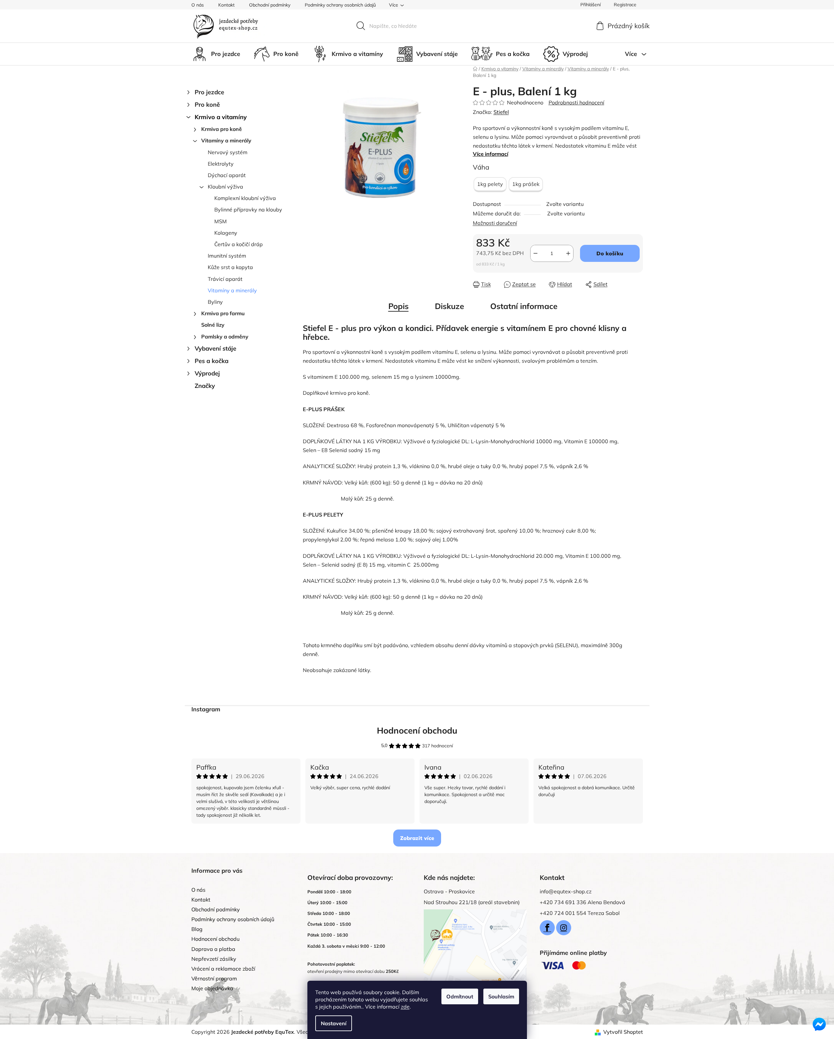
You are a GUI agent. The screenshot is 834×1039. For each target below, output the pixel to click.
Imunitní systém (227, 255)
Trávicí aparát (225, 279)
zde (405, 1006)
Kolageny (225, 232)
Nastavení (333, 1023)
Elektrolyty (221, 163)
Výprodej (207, 373)
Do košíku (609, 253)
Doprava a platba (213, 949)
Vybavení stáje (215, 348)
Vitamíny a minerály (226, 140)
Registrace (625, 5)
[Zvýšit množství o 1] (568, 253)
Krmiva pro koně (221, 129)
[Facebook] (547, 927)
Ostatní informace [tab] (523, 306)
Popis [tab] (398, 306)
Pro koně (207, 104)
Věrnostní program (214, 978)
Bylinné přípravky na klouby (248, 209)
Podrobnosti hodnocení (576, 102)
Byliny (215, 302)
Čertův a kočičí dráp (238, 244)
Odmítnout (459, 996)
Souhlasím (501, 996)
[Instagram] (563, 927)
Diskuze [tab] (449, 306)
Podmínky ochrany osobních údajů (340, 5)
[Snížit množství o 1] (535, 253)
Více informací (490, 154)
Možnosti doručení (495, 223)
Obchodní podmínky (269, 5)
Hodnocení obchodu (417, 730)
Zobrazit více (417, 838)
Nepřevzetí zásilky (213, 959)
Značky (205, 386)
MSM (220, 221)
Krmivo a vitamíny (221, 117)
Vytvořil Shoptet (623, 1032)
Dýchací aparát (227, 175)
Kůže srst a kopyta (230, 267)
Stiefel (501, 112)
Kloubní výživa (225, 186)
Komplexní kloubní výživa (245, 198)
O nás (197, 5)
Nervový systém (227, 152)
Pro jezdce (209, 92)
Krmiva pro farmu (223, 313)
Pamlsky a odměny (224, 336)
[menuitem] (216, 54)
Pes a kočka (211, 361)
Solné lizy (212, 324)
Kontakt (226, 5)
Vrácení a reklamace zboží (223, 968)
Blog (197, 929)
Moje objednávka (212, 988)
